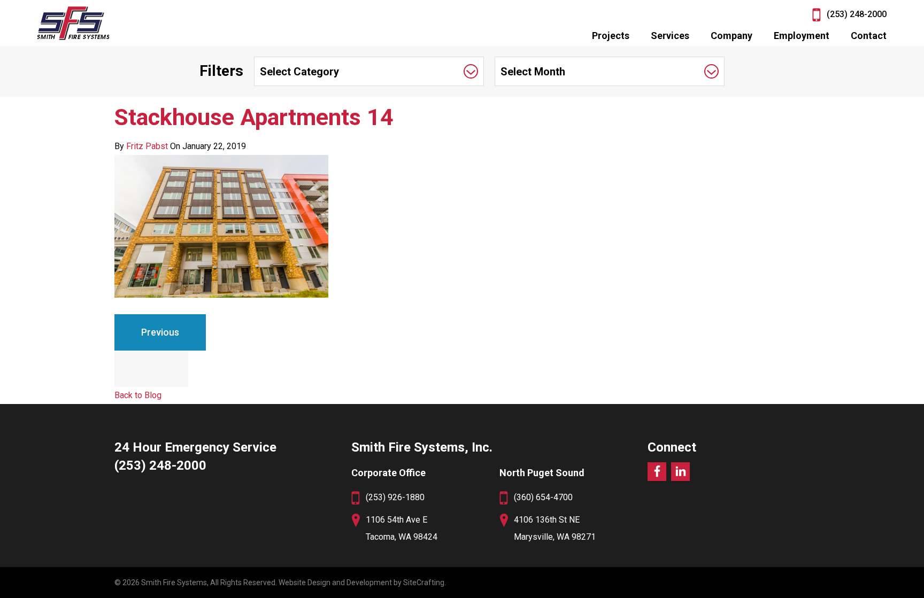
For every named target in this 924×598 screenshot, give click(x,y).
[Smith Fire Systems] (73, 23)
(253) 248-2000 (857, 14)
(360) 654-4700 (543, 497)
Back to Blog (137, 395)
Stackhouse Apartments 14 (254, 117)
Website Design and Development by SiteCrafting (361, 582)
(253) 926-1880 (395, 497)
